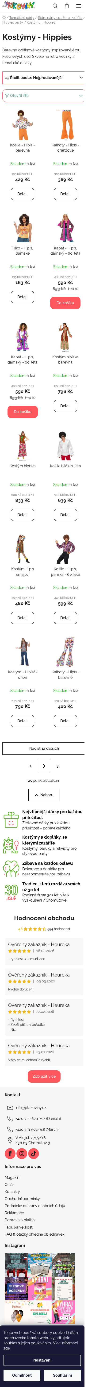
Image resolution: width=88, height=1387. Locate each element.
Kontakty (12, 1191)
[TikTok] (33, 1153)
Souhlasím (62, 1375)
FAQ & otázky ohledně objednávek (34, 1234)
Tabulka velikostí (19, 1227)
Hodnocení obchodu (44, 918)
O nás (10, 1184)
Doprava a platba (20, 1220)
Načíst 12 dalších (44, 748)
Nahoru (47, 795)
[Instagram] (21, 1153)
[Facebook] (10, 1153)
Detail (22, 194)
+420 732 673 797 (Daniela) (38, 1118)
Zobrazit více (44, 1076)
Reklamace (14, 1213)
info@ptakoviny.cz (30, 1107)
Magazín (12, 1177)
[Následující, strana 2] (44, 766)
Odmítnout (22, 1375)
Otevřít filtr (19, 95)
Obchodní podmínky (22, 1199)
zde (7, 1348)
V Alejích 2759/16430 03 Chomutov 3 (32, 1140)
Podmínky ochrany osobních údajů (35, 1206)
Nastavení (42, 1360)
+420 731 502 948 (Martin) (36, 1129)
